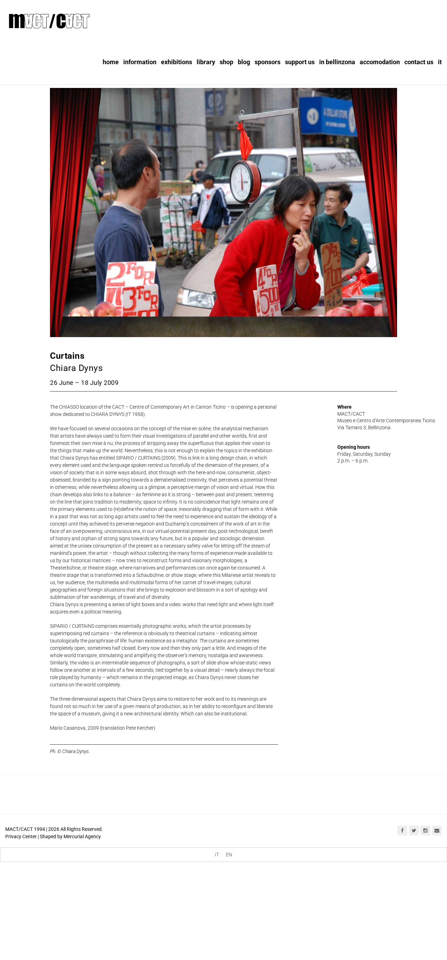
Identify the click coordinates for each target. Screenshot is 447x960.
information (139, 62)
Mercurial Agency (82, 836)
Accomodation (380, 62)
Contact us (418, 62)
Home (111, 62)
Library (206, 62)
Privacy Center (21, 836)
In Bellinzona (337, 62)
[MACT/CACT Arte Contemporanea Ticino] (49, 20)
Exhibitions (176, 62)
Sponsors (267, 62)
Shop (226, 62)
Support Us (300, 62)
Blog (244, 62)
